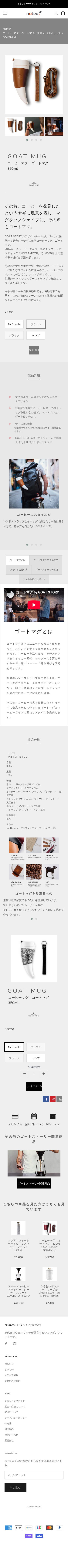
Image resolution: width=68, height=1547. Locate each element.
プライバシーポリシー (16, 1417)
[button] (27, 140)
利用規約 (9, 1429)
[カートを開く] (63, 13)
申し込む (15, 1487)
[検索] (56, 13)
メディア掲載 (11, 1375)
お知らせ (9, 1363)
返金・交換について (15, 1406)
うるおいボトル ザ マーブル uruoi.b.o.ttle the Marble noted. (50, 1291)
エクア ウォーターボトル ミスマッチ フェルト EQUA (19, 1245)
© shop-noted (34, 1506)
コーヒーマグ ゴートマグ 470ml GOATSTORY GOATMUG (50, 1245)
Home (6, 29)
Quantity (34, 1067)
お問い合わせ (11, 1434)
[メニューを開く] (5, 13)
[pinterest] (53, 1099)
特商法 (8, 1423)
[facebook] (46, 1099)
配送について (11, 1412)
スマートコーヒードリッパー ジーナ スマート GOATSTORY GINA (18, 1291)
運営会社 (9, 1440)
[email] (59, 1099)
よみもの (9, 1369)
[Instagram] (14, 1343)
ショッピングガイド (15, 1400)
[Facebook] (6, 1343)
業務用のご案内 (12, 1380)
